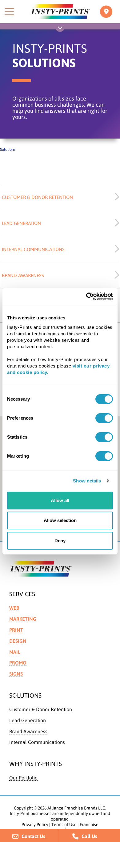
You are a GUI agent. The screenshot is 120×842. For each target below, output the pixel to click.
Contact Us (33, 836)
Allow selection (60, 520)
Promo (17, 662)
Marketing (22, 619)
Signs (16, 673)
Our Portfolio (23, 777)
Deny (60, 540)
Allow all (60, 500)
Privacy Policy (35, 824)
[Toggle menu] (9, 11)
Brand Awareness (28, 731)
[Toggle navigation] (106, 12)
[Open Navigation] (60, 29)
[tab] (60, 197)
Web (14, 608)
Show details (87, 480)
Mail (14, 652)
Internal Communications (37, 742)
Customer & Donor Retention (40, 709)
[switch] (104, 418)
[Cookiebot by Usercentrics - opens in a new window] (86, 296)
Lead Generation (27, 720)
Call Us (89, 836)
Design (17, 641)
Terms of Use (64, 824)
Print (16, 630)
